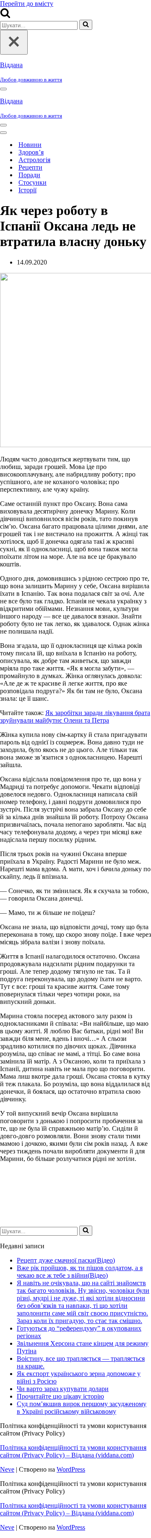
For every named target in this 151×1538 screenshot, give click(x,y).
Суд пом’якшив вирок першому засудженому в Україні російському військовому (81, 1407)
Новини (30, 144)
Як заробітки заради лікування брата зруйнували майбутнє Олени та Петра (75, 716)
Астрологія (34, 159)
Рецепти (30, 167)
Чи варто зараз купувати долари (63, 1388)
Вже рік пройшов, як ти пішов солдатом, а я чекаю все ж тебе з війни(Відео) (80, 1271)
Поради (29, 174)
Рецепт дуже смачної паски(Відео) (66, 1260)
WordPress (71, 1469)
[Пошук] (5, 15)
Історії (27, 190)
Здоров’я (31, 152)
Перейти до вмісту (26, 3)
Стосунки (32, 182)
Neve (7, 1469)
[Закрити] (14, 42)
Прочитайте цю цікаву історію (60, 1396)
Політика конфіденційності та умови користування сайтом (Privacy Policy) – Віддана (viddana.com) (73, 1451)
